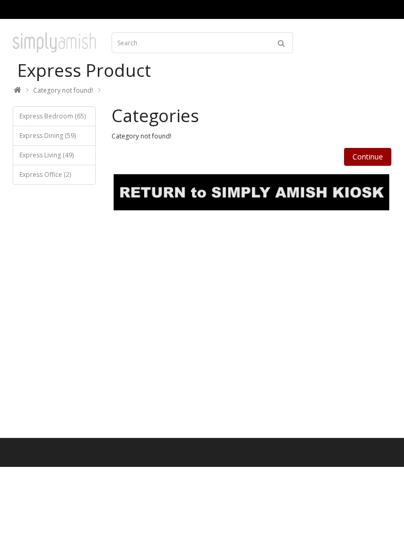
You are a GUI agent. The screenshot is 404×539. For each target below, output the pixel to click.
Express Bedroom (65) (52, 116)
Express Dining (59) (47, 135)
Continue (367, 157)
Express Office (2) (45, 174)
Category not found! (63, 90)
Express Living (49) (46, 155)
